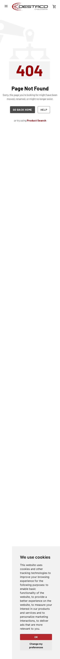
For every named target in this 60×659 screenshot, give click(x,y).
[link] (30, 7)
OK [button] (36, 637)
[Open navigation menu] (6, 6)
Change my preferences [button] (36, 645)
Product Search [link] (36, 120)
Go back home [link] (22, 109)
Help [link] (43, 109)
